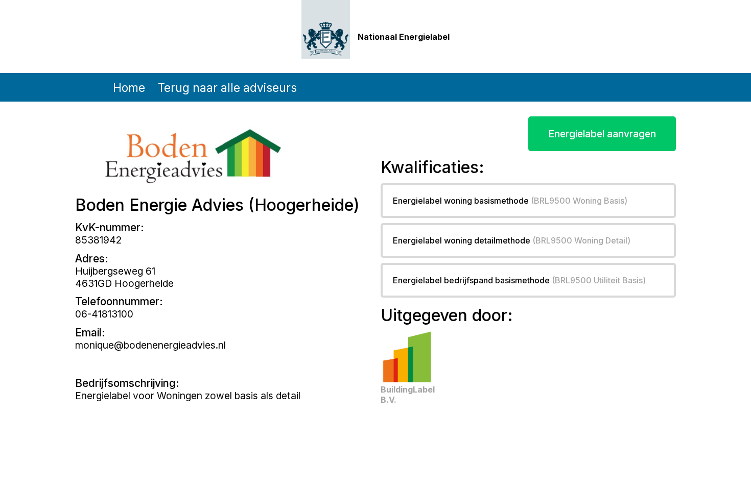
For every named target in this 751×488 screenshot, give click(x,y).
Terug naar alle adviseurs (227, 87)
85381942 (98, 240)
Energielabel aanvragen (602, 134)
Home (129, 87)
